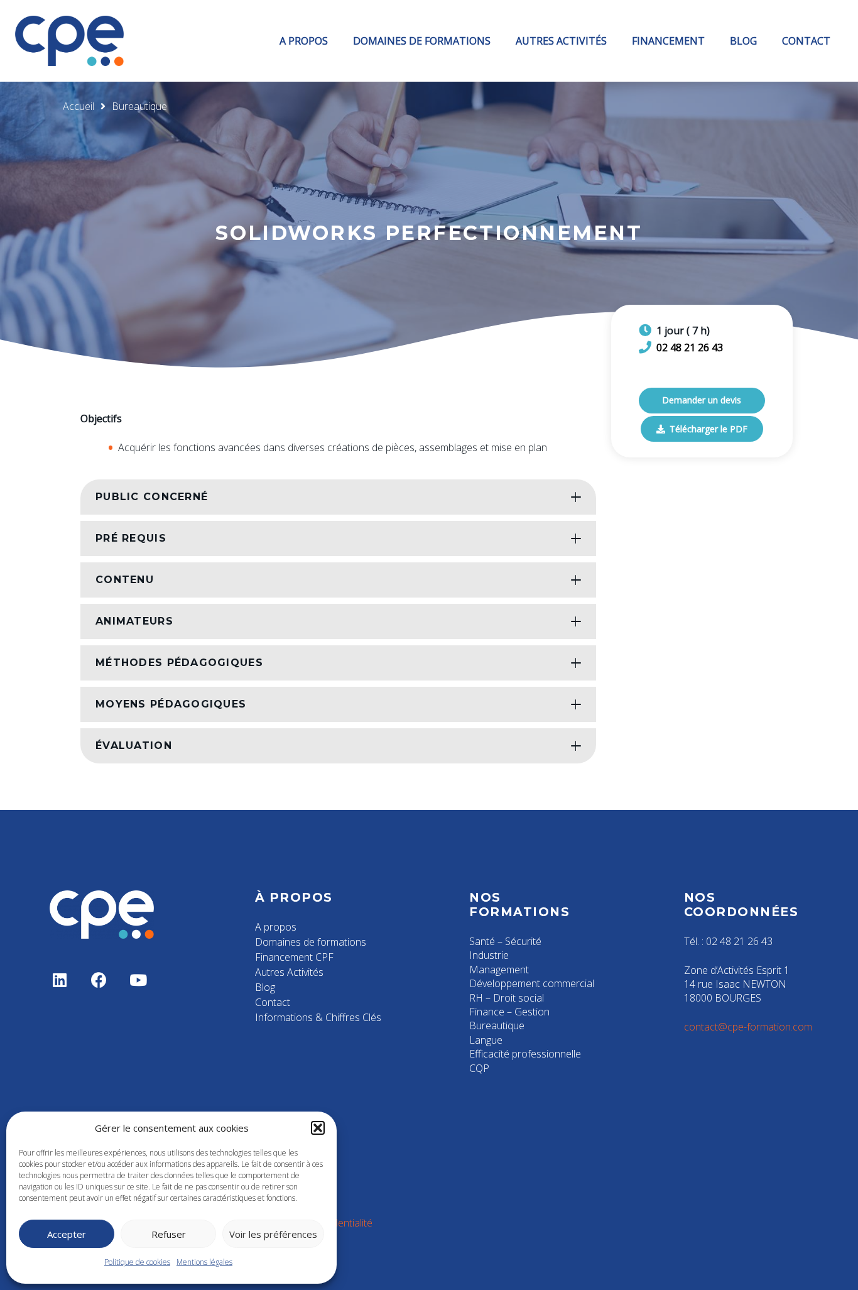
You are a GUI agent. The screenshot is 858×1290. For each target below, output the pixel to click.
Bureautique (496, 1025)
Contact (272, 1002)
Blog (265, 987)
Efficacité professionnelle (525, 1054)
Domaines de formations (310, 942)
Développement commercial (531, 983)
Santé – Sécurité (505, 941)
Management (499, 969)
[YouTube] (138, 980)
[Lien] (69, 41)
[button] (318, 1128)
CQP (479, 1068)
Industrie (489, 955)
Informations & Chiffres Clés (318, 1017)
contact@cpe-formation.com (748, 1027)
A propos (275, 927)
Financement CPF (294, 957)
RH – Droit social (506, 998)
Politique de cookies (137, 1262)
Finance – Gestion (509, 1012)
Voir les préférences (273, 1234)
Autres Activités (289, 972)
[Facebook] (99, 980)
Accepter (66, 1234)
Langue (485, 1040)
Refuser (168, 1234)
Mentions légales (204, 1262)
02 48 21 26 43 (689, 347)
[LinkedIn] (60, 980)
